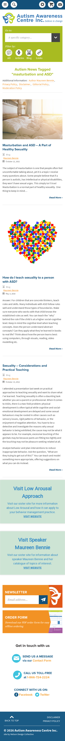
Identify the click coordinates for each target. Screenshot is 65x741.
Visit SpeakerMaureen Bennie (32, 543)
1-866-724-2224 (38, 677)
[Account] (42, 4)
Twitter (45, 694)
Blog (29, 58)
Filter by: (10, 46)
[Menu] (5, 4)
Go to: (8, 30)
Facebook (25, 694)
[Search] (14, 4)
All (9, 58)
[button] (32, 501)
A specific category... (20, 37)
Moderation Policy (12, 88)
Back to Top (12, 721)
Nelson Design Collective (22, 734)
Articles (19, 58)
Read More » (55, 197)
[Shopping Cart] (51, 4)
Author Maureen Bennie (41, 80)
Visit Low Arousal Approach (32, 492)
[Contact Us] (60, 4)
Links (39, 58)
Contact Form (42, 660)
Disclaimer (24, 84)
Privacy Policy (10, 84)
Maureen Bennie (10, 158)
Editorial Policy (40, 84)
